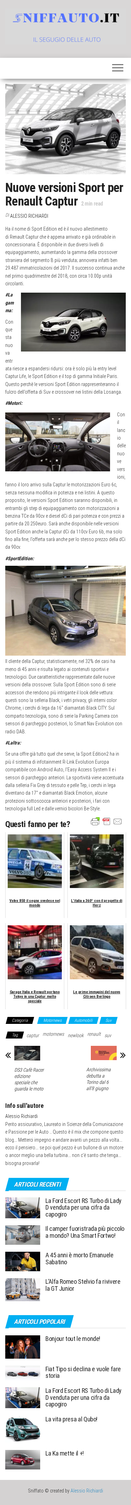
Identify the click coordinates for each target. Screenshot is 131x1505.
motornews (53, 1034)
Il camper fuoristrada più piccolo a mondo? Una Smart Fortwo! (84, 1232)
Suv (108, 1020)
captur (33, 1035)
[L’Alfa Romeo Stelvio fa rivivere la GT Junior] (22, 1289)
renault (94, 1034)
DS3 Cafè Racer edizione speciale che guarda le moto (29, 1079)
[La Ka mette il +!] (22, 1459)
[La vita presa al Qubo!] (22, 1428)
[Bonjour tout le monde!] (22, 1346)
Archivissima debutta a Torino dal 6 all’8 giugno (98, 1079)
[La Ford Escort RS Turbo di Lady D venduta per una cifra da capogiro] (22, 1207)
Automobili (83, 1020)
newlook (75, 1035)
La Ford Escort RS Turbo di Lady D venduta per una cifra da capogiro (83, 1207)
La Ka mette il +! (64, 1453)
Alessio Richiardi (29, 216)
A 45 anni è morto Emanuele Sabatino (79, 1258)
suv (107, 1035)
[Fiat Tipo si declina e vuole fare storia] (22, 1372)
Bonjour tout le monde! (72, 1338)
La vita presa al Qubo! (71, 1419)
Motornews (52, 1020)
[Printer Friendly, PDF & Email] (106, 821)
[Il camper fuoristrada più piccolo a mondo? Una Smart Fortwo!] (22, 1234)
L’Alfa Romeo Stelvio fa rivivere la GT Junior (82, 1285)
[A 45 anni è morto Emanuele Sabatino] (22, 1261)
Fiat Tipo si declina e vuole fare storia (83, 1372)
